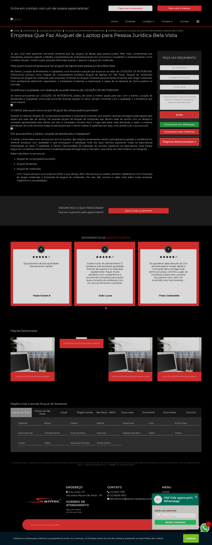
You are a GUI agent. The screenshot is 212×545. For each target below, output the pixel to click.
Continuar (191, 538)
